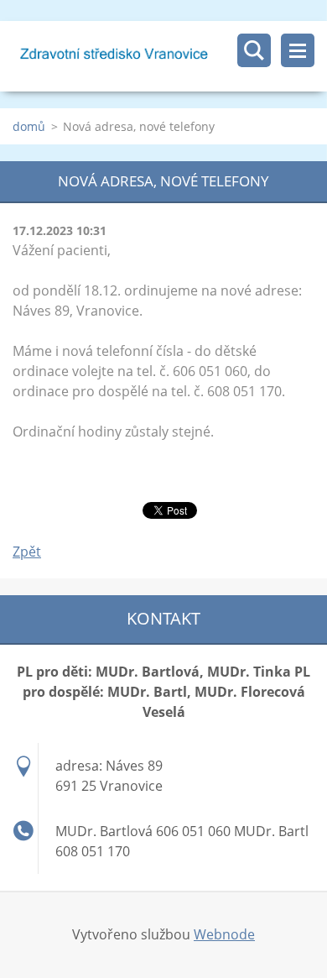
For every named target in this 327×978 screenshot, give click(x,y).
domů (29, 126)
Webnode (224, 934)
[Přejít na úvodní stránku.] (170, 56)
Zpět (27, 551)
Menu (297, 50)
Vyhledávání (254, 50)
